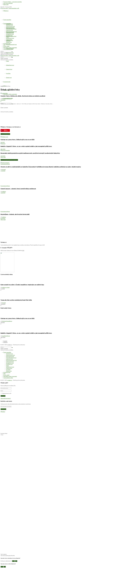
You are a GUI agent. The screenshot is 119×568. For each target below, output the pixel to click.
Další (4, 157)
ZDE (23, 250)
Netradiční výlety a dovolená (10, 94)
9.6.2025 (3, 142)
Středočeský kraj (10, 65)
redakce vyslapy (6, 287)
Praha (7, 61)
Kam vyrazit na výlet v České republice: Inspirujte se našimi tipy (22, 284)
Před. (2, 157)
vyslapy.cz (9, 344)
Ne (16, 561)
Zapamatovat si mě (6, 393)
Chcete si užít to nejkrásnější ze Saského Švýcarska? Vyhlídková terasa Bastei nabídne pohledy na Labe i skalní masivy (41, 167)
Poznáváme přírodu (5, 164)
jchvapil (4, 169)
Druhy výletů (6, 46)
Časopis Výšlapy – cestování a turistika (12, 1)
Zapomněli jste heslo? (6, 398)
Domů (2, 86)
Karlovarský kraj (10, 27)
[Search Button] (12, 57)
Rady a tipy (6, 4)
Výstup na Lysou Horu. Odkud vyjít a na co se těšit (18, 139)
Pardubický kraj (10, 52)
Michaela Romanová (7, 98)
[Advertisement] (59, 74)
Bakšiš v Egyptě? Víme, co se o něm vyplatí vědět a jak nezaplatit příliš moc (26, 146)
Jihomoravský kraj (10, 26)
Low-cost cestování (8, 3)
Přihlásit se (5, 10)
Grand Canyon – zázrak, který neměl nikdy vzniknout (18, 188)
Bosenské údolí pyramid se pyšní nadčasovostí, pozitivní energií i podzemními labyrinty (30, 153)
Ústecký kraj (9, 69)
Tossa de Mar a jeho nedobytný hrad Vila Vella (16, 300)
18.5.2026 (3, 149)
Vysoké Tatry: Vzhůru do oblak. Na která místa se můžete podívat (23, 96)
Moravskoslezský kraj (11, 44)
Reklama (5, 342)
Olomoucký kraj (10, 32)
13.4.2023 (3, 304)
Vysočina (8, 73)
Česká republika (7, 19)
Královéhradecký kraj (11, 36)
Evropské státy (6, 81)
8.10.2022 (3, 218)
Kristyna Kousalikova (7, 321)
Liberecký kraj (9, 30)
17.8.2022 (3, 170)
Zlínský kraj (9, 77)
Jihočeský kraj (9, 25)
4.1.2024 (3, 288)
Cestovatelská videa (8, 49)
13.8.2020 (3, 192)
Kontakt (5, 341)
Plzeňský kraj (9, 35)
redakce (4, 191)
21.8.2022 (3, 100)
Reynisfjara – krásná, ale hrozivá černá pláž (15, 214)
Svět (4, 44)
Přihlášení (3, 411)
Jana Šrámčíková (6, 336)
